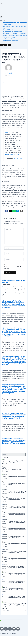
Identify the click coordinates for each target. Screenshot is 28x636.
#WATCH (7, 132)
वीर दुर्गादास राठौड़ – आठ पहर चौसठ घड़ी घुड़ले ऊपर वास (14, 33)
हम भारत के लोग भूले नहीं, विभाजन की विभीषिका (12, 31)
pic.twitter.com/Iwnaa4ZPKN (13, 154)
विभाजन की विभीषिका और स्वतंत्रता (10, 30)
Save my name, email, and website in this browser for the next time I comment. (14, 266)
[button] (14, 3)
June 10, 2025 (18, 158)
